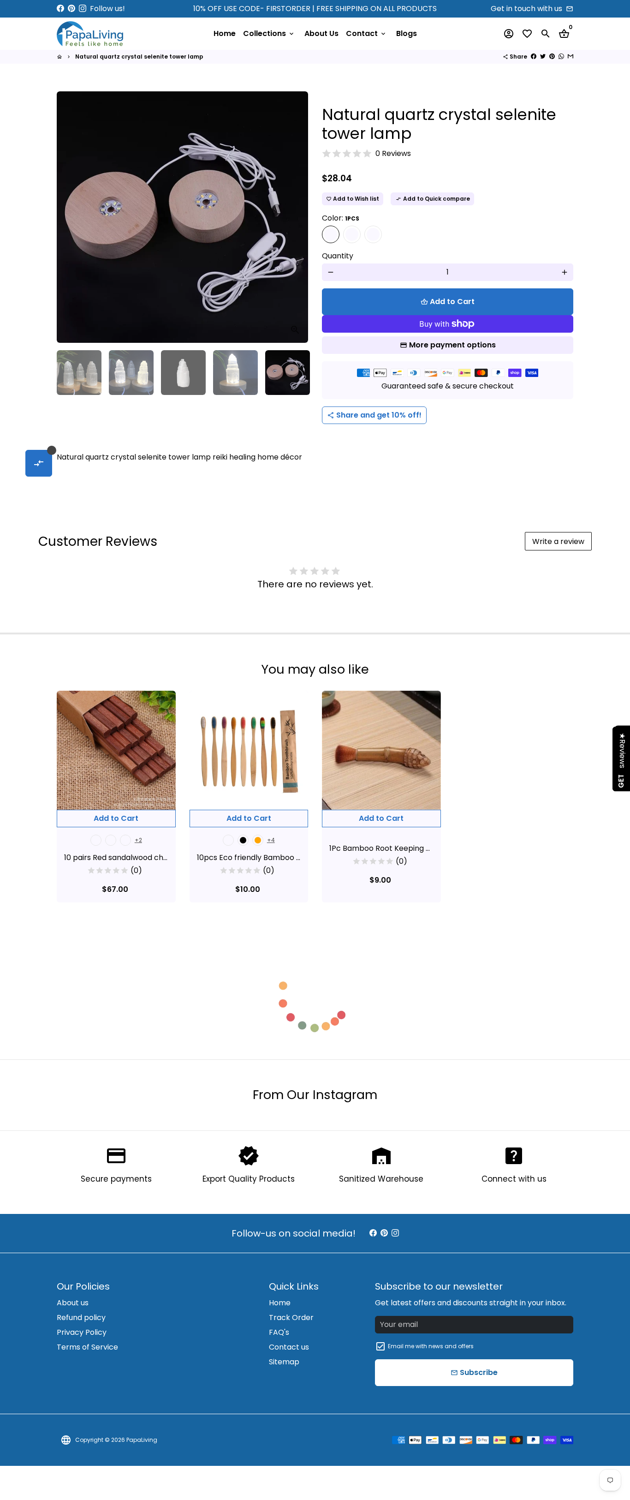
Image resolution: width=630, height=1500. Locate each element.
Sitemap (284, 1362)
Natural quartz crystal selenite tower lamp (139, 56)
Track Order (291, 1317)
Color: (340, 218)
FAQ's (279, 1332)
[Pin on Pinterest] (552, 56)
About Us (321, 33)
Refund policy (81, 1317)
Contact (366, 33)
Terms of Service (87, 1347)
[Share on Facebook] (533, 56)
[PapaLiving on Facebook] (60, 8)
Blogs (406, 33)
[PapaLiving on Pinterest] (71, 8)
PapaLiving (141, 1440)
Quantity (337, 256)
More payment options (452, 345)
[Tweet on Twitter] (543, 56)
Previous (69, 217)
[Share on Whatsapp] (561, 56)
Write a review (558, 541)
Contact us (289, 1347)
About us (73, 1302)
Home (225, 33)
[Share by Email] (570, 56)
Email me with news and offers (431, 1346)
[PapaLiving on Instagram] (82, 8)
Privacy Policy (82, 1332)
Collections (269, 33)
